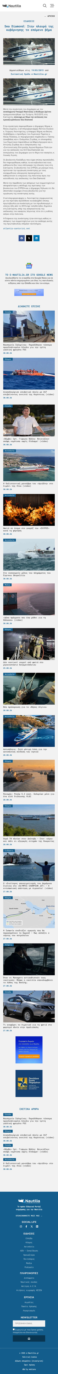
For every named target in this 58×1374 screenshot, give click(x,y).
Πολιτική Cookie (29, 1357)
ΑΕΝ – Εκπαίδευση (29, 1250)
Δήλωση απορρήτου (22, 1361)
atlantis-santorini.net (16, 228)
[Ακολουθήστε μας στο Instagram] (21, 1226)
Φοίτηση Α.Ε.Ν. (29, 1286)
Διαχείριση (37, 1361)
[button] (22, 238)
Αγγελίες (29, 1302)
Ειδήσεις (29, 21)
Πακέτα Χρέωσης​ (29, 1306)
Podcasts (29, 1267)
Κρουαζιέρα (29, 1254)
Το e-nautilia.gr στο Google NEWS (29, 274)
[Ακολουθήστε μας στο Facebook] (26, 1226)
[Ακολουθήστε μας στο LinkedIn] (37, 1226)
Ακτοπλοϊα (29, 1246)
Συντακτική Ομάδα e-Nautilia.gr (29, 74)
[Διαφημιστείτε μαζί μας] (29, 292)
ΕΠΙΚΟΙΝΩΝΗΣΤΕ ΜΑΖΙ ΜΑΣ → (29, 1215)
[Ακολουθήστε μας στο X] (31, 1226)
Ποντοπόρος (29, 1259)
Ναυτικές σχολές (29, 1282)
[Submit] (29, 1338)
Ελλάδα (29, 1238)
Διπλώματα (29, 1277)
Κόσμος (29, 1242)
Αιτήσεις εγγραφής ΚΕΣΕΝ (29, 1290)
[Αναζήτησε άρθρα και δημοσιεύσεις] (45, 5)
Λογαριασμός (29, 1310)
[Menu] (52, 6)
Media (29, 1263)
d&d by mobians (29, 1369)
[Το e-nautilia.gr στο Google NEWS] (29, 265)
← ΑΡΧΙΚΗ (49, 16)
